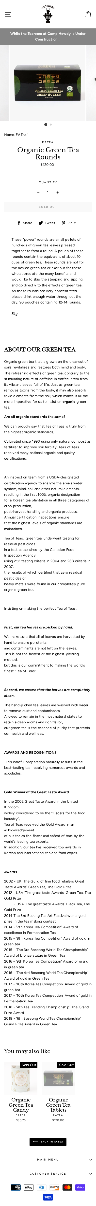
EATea (21, 134)
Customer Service (48, 1173)
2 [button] (51, 125)
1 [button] (45, 124)
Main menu (48, 1159)
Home (9, 134)
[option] (48, 36)
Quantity (48, 182)
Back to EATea (51, 1141)
